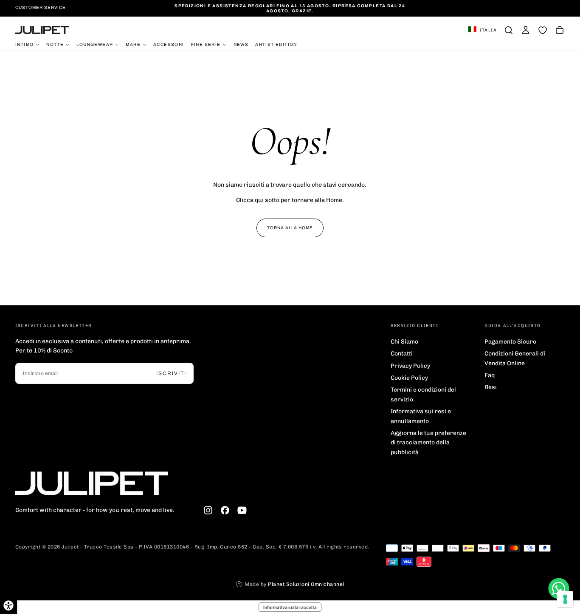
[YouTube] (242, 510)
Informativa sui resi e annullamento (421, 416)
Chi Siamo (404, 341)
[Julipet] (91, 483)
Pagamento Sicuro (510, 341)
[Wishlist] (543, 30)
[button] (482, 30)
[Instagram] (208, 510)
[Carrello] (560, 30)
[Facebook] (225, 510)
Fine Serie (206, 44)
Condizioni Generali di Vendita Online (514, 358)
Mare (133, 44)
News (241, 44)
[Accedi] (526, 30)
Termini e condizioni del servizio (423, 394)
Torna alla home (290, 227)
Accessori (168, 44)
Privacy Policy (410, 366)
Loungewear (94, 44)
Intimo (24, 44)
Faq (489, 375)
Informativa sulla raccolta (290, 607)
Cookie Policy (409, 377)
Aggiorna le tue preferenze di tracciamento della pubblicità (428, 442)
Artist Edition (276, 44)
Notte (55, 44)
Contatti (402, 353)
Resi (490, 387)
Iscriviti (171, 373)
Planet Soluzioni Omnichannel (306, 584)
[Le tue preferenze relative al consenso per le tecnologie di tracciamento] (565, 599)
